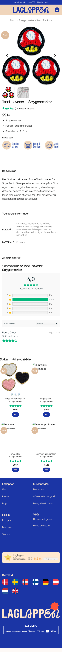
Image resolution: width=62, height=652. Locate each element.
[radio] (12, 394)
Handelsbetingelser (42, 519)
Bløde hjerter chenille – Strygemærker (15, 400)
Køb (15, 414)
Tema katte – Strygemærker (15, 455)
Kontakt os (38, 489)
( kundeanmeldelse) (25, 108)
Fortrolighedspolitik (42, 525)
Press (5, 496)
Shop (12, 20)
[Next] (54, 55)
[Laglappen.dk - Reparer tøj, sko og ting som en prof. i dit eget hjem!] (31, 10)
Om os (5, 489)
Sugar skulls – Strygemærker (46, 400)
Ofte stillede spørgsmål (44, 496)
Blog (4, 503)
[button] (4, 10)
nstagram (7, 520)
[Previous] (7, 55)
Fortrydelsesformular (43, 503)
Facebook (7, 527)
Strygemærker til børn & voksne (35, 20)
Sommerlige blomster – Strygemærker (46, 455)
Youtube (6, 534)
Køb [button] (46, 414)
